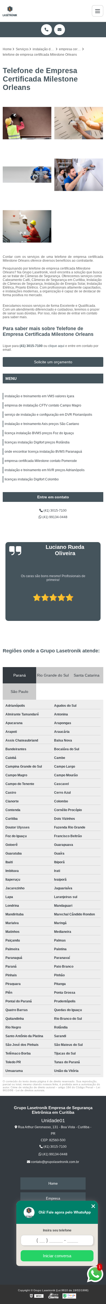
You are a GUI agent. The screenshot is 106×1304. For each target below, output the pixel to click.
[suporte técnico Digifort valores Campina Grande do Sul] (78, 174)
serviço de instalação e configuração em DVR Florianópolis (48, 415)
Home (53, 1183)
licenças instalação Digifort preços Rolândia (37, 442)
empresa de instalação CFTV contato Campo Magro (43, 405)
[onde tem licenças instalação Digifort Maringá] (27, 123)
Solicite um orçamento (53, 362)
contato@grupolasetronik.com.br (54, 1162)
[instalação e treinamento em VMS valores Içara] (27, 174)
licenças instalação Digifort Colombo (32, 479)
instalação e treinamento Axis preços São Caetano (42, 424)
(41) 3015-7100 (31, 346)
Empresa (53, 1198)
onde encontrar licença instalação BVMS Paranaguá (43, 452)
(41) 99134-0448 (54, 517)
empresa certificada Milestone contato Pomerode (41, 461)
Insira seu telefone (57, 1230)
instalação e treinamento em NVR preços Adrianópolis (45, 470)
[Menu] (97, 10)
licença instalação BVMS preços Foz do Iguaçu (39, 433)
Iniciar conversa (57, 1255)
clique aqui (56, 346)
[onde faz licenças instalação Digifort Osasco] (27, 226)
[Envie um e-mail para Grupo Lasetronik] (59, 29)
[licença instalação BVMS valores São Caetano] (78, 123)
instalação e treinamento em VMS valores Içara (39, 396)
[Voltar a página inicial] (10, 10)
